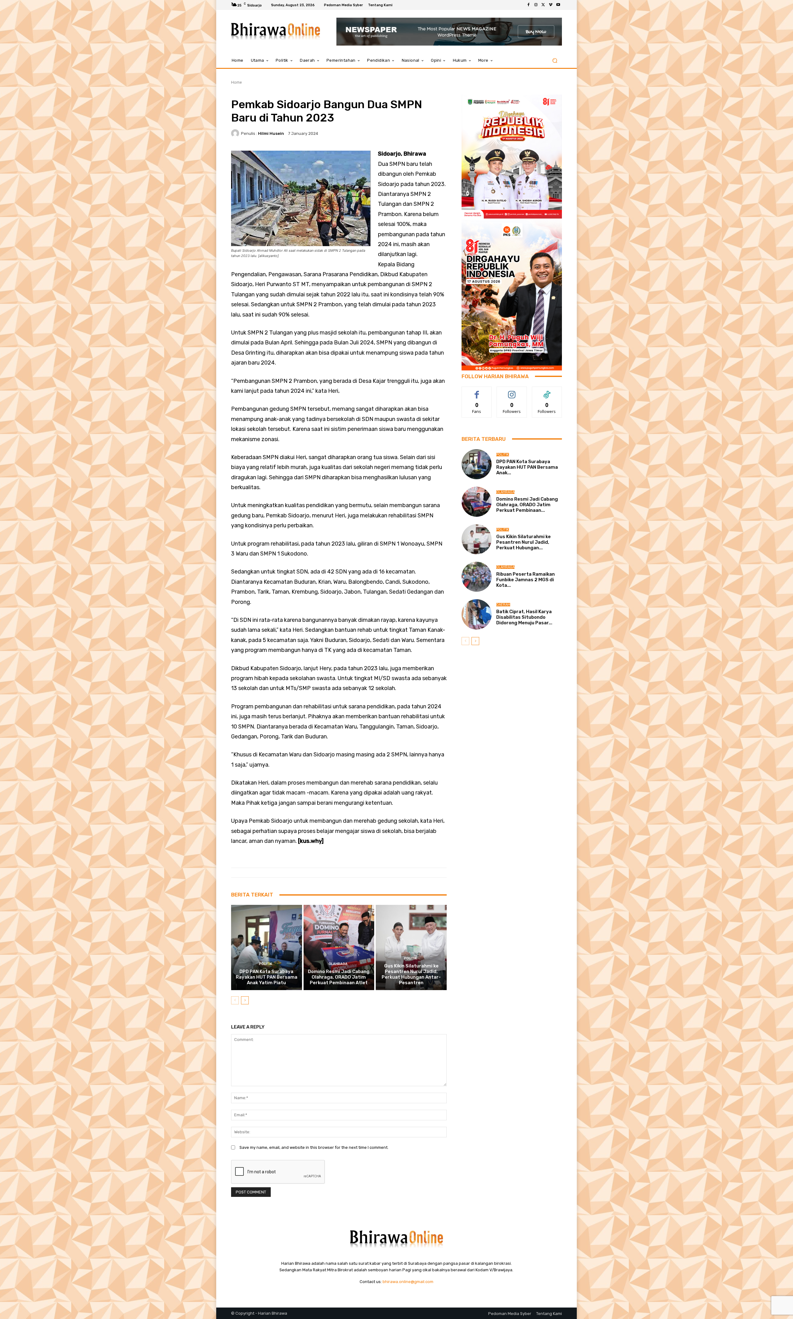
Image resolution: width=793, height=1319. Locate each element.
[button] (554, 60)
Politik (265, 964)
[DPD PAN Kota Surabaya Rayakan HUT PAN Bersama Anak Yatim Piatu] (266, 947)
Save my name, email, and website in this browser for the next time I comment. (313, 1147)
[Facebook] (528, 5)
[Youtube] (558, 5)
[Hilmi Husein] (236, 133)
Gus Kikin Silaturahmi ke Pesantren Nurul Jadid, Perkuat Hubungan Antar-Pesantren (411, 974)
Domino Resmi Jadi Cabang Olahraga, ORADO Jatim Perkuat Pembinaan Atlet (339, 977)
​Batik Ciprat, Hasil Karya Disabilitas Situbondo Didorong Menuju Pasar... (524, 617)
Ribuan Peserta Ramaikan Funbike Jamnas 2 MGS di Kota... (525, 579)
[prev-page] (235, 1000)
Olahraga (338, 964)
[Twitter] (543, 5)
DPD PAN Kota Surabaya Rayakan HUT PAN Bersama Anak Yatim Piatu (266, 977)
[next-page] (245, 1000)
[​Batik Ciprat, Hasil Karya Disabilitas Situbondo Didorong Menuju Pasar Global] (477, 614)
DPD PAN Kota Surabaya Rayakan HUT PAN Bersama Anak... (527, 467)
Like (476, 391)
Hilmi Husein (271, 133)
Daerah (503, 604)
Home (236, 82)
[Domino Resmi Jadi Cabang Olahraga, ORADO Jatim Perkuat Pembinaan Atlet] (339, 947)
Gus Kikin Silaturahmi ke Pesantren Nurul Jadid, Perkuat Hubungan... (523, 542)
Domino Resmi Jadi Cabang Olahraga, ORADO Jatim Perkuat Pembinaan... (527, 504)
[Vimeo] (550, 5)
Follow (512, 391)
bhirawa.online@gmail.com (408, 1281)
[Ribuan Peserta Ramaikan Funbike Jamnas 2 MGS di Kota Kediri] (477, 577)
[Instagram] (536, 5)
